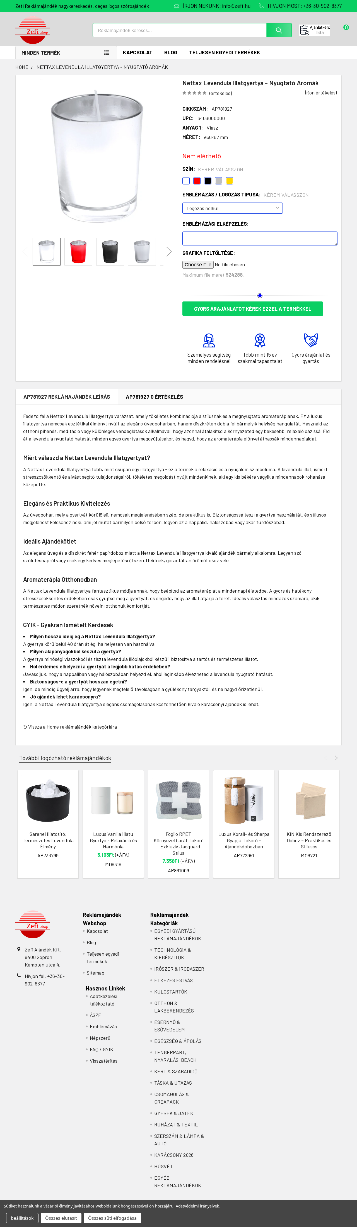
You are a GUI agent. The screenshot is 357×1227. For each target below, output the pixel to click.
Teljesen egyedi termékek (224, 52)
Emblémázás (103, 1026)
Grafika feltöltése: (208, 253)
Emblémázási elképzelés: (215, 224)
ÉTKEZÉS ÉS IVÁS (173, 980)
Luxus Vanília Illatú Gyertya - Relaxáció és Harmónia (113, 840)
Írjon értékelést (321, 92)
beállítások (22, 1218)
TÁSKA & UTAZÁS (173, 1083)
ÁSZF (95, 1015)
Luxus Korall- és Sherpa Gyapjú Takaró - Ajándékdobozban (243, 840)
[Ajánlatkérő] (320, 30)
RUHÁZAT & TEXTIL (176, 1124)
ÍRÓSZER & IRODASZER (179, 969)
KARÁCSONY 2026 (174, 1155)
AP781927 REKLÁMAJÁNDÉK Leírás (66, 396)
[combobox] (192, 30)
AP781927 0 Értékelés (154, 396)
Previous (25, 251)
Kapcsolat (138, 52)
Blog (170, 52)
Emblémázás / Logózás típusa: (245, 194)
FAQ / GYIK (101, 1049)
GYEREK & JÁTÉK (173, 1113)
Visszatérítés (103, 1061)
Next (169, 251)
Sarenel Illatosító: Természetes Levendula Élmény (48, 840)
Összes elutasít (61, 1218)
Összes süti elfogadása (112, 1218)
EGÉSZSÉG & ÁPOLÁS (177, 1041)
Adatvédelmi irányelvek (197, 1206)
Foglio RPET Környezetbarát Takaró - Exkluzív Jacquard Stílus (179, 843)
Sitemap (95, 973)
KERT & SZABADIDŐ (175, 1071)
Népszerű (100, 1038)
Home (53, 727)
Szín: (212, 169)
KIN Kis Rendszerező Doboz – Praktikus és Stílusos (309, 840)
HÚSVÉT (163, 1166)
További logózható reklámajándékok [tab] (65, 757)
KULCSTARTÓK (170, 992)
